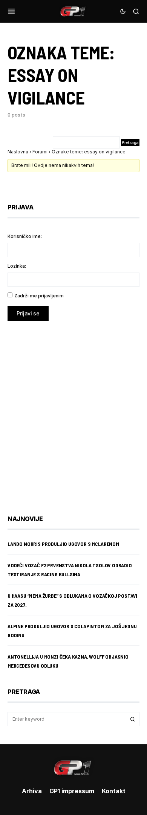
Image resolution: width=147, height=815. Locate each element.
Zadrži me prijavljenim (39, 295)
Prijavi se (28, 313)
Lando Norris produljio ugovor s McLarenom (63, 544)
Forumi (39, 152)
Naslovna (18, 152)
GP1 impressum (71, 791)
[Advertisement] (73, 412)
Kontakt (114, 791)
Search (132, 719)
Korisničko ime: (25, 236)
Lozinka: (17, 266)
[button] (11, 11)
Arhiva (32, 791)
